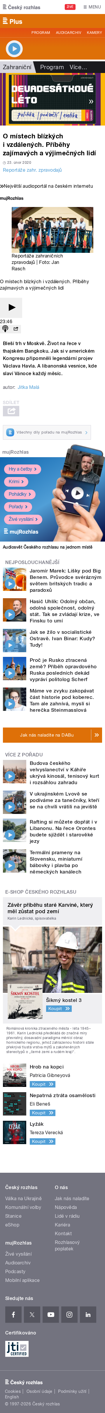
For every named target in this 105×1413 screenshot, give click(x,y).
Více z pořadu (24, 755)
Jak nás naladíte (72, 1198)
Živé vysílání (21, 519)
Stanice (13, 1216)
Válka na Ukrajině (23, 1198)
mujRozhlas (15, 452)
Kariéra (62, 1225)
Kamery (94, 33)
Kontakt (63, 1233)
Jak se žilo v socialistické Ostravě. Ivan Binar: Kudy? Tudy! (62, 638)
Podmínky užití (72, 1391)
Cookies (13, 1391)
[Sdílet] (15, 329)
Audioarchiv (68, 33)
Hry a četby (20, 469)
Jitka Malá (28, 387)
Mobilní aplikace (22, 1280)
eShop (12, 1225)
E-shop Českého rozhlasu (40, 892)
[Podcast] (5, 329)
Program (41, 33)
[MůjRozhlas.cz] (11, 199)
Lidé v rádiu (67, 1216)
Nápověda (66, 1207)
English (12, 1397)
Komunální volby (23, 1207)
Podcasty (15, 1271)
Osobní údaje (39, 1391)
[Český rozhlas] (21, 7)
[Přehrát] (11, 308)
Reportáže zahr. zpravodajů (32, 170)
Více (78, 67)
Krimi (14, 481)
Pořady (16, 506)
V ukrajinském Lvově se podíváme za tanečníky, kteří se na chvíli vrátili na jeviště (64, 800)
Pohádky (18, 494)
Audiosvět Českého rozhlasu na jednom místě (47, 547)
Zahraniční (17, 67)
